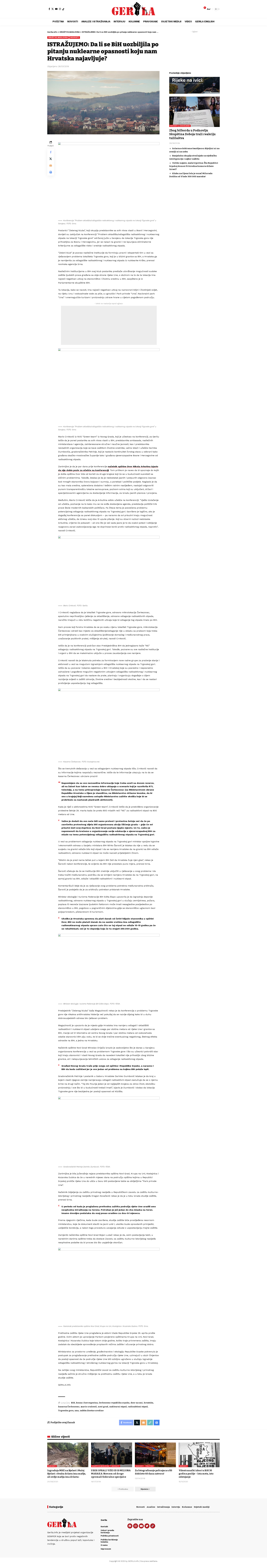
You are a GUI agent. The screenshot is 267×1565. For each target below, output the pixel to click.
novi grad (103, 1407)
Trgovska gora (66, 1410)
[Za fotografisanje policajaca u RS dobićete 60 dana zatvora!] (155, 1455)
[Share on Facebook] (50, 152)
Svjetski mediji (202, 1507)
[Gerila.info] (133, 9)
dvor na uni (137, 1403)
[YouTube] (56, 9)
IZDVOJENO (185, 126)
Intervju (175, 1507)
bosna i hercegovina (87, 1403)
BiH (73, 1403)
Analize (151, 1507)
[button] (208, 9)
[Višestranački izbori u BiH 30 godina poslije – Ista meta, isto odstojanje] (199, 1455)
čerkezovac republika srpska (114, 1403)
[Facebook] (49, 9)
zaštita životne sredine (92, 1410)
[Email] (50, 165)
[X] (52, 9)
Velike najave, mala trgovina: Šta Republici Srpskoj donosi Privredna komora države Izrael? (193, 166)
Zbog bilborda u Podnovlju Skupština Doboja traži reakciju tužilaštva (192, 134)
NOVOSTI (74, 37)
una (77, 1410)
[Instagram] (60, 9)
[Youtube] (141, 1525)
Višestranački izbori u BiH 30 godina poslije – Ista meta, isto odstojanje (196, 1473)
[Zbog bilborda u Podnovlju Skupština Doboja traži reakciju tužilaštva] (194, 112)
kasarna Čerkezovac (69, 1407)
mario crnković (89, 1407)
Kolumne (187, 1507)
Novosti (140, 1507)
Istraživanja (163, 1507)
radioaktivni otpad (138, 1407)
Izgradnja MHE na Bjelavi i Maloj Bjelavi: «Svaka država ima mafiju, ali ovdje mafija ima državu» (66, 1473)
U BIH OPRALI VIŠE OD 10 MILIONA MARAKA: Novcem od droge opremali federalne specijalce (111, 1473)
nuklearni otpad (118, 1407)
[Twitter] (146, 1525)
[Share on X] (50, 158)
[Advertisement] (109, 325)
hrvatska (148, 1403)
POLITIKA (149, 1466)
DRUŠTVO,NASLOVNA (58, 37)
